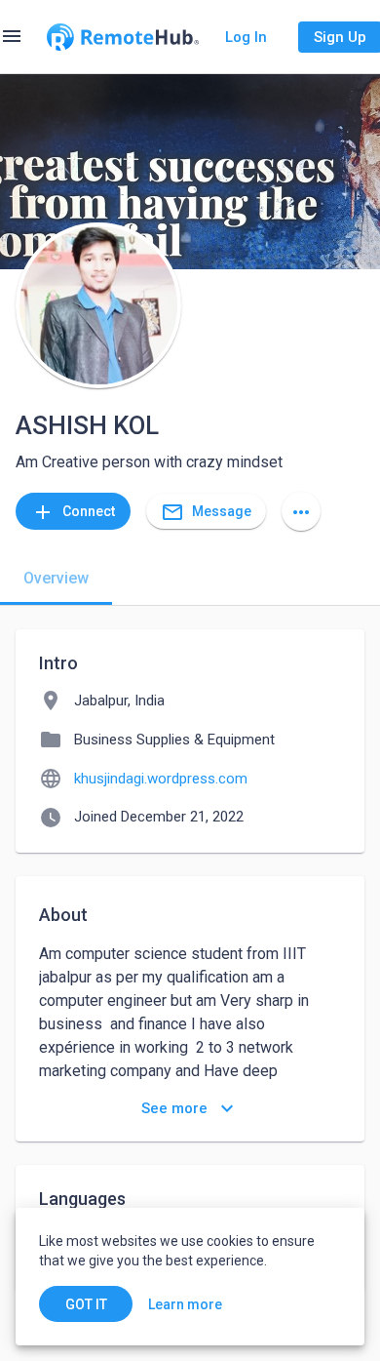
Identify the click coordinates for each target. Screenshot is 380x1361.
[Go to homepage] (123, 37)
